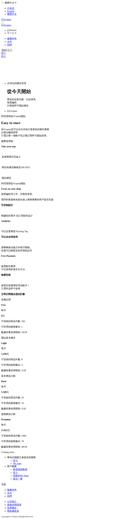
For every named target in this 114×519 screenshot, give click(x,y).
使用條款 (12, 508)
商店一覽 (18, 479)
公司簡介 (12, 501)
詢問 (9, 45)
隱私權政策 (13, 511)
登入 (3, 53)
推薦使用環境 (14, 504)
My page (17, 463)
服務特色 (12, 38)
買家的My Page (21, 475)
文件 (9, 41)
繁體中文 (10, 2)
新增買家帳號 (20, 469)
